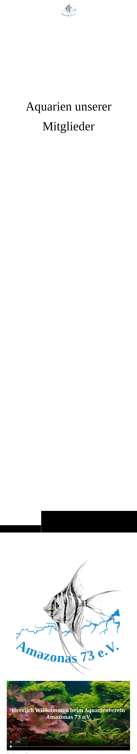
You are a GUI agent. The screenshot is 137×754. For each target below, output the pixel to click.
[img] (68, 276)
